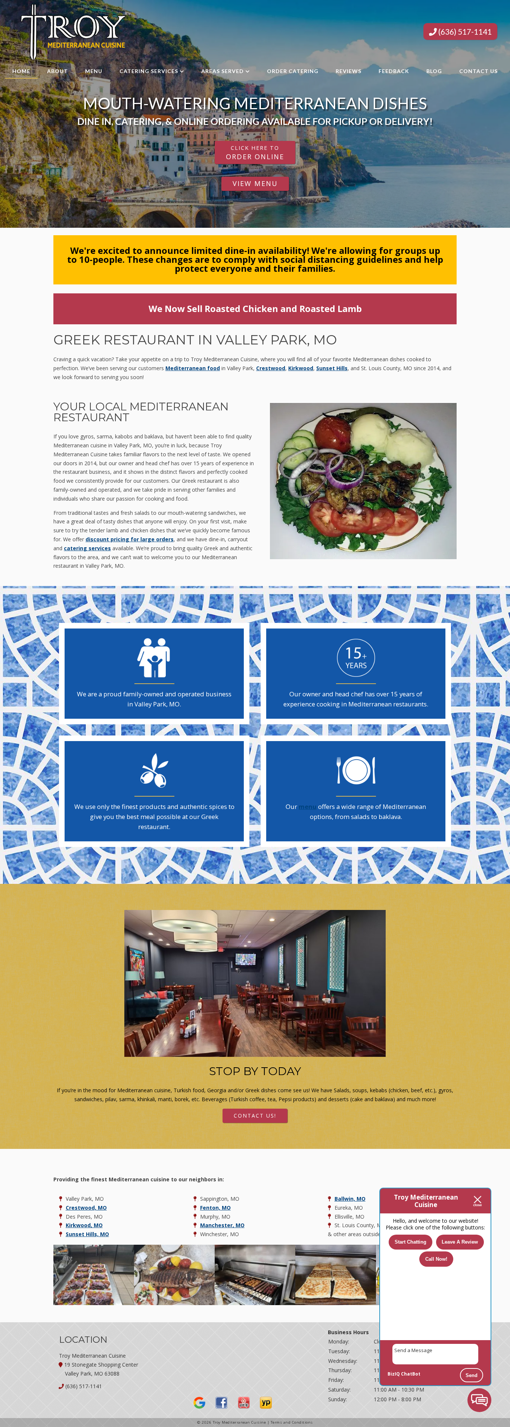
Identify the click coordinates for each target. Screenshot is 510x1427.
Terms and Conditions (292, 1422)
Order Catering (292, 71)
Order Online (255, 152)
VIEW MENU (255, 183)
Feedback (394, 71)
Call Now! (436, 1259)
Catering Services (148, 71)
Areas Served (222, 71)
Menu (93, 71)
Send (472, 1375)
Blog (434, 71)
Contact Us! (255, 1115)
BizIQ (394, 1374)
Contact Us (478, 71)
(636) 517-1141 (464, 31)
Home (21, 71)
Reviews (348, 71)
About (57, 71)
